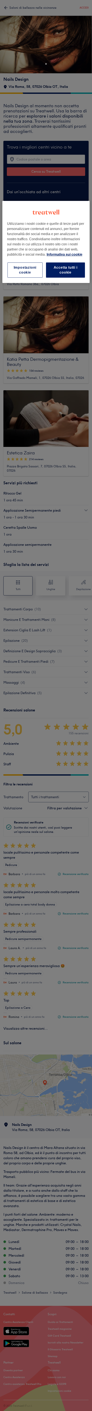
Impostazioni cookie (25, 270)
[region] (46, 242)
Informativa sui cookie (64, 254)
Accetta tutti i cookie (65, 270)
